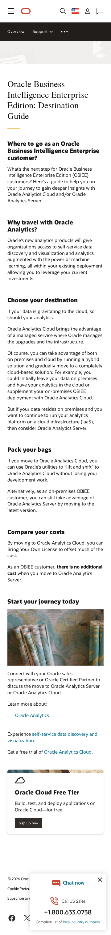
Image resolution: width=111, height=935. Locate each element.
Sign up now (28, 823)
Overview (16, 31)
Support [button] (40, 31)
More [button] (68, 32)
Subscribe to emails (23, 898)
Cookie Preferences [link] (23, 888)
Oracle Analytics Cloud (68, 752)
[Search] (63, 11)
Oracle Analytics (32, 715)
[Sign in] (87, 11)
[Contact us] (100, 11)
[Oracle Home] (26, 11)
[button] (11, 11)
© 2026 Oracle (19, 878)
